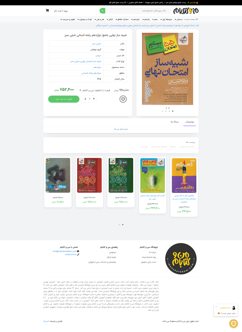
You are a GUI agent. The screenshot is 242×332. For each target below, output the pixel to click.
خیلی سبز (96, 43)
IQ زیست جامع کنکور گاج (117, 2)
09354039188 (70, 254)
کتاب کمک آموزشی (191, 25)
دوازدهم (178, 25)
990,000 (124, 90)
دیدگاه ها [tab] (175, 122)
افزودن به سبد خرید (63, 99)
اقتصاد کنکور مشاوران (135, 2)
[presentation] (168, 108)
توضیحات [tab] (190, 122)
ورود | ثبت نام (61, 11)
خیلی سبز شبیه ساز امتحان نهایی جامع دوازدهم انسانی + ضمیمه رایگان (125, 25)
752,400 (67, 89)
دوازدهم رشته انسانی (164, 25)
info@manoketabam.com (64, 251)
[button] (172, 111)
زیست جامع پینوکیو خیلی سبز (176, 2)
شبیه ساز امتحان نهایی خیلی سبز (86, 61)
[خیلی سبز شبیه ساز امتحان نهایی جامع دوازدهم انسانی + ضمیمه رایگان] (167, 69)
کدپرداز (46, 321)
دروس (98, 55)
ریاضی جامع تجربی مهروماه (154, 2)
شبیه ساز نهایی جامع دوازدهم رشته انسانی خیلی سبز (96, 35)
